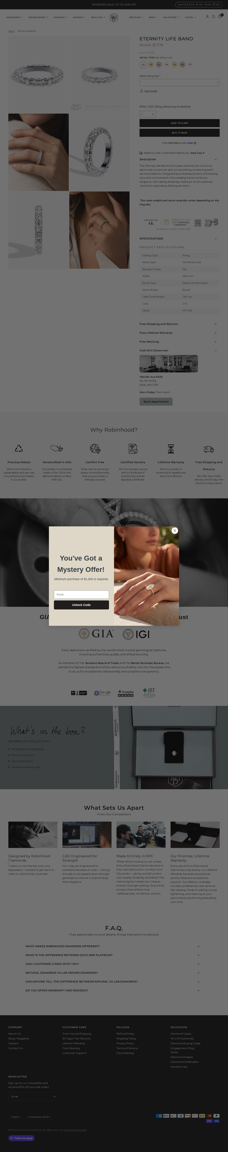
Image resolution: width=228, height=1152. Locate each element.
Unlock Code (81, 605)
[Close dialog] (175, 531)
